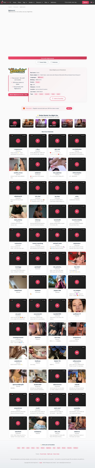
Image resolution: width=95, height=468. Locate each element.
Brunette (69, 447)
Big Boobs (49, 447)
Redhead (76, 447)
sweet (58, 94)
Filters (19, 2)
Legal (40, 462)
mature (41, 94)
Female (37, 82)
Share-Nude (56, 454)
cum (36, 94)
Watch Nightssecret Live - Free (18, 94)
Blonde (63, 447)
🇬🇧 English (40, 77)
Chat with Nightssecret (47, 58)
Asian (18, 447)
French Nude (43, 454)
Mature (42, 447)
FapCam (10, 7)
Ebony (33, 447)
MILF (23, 447)
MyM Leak (49, 454)
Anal (54, 447)
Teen (38, 447)
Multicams (53, 2)
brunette (47, 94)
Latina (28, 447)
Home (14, 2)
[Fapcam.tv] (6, 2)
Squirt (58, 447)
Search (85, 2)
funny (53, 94)
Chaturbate (15, 7)
